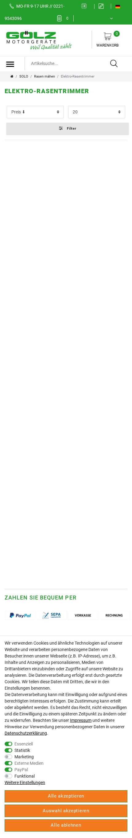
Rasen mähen (44, 76)
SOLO (23, 76)
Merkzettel (67, 18)
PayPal (21, 769)
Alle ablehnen (66, 825)
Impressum (80, 720)
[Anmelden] (85, 6)
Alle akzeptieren (66, 796)
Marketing (24, 756)
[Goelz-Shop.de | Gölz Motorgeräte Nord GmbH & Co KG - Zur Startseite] (38, 39)
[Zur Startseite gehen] (12, 76)
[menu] (10, 64)
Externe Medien (29, 763)
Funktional (24, 776)
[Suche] (114, 64)
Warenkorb (107, 40)
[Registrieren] (103, 6)
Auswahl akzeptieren (66, 810)
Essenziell (23, 743)
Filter (71, 129)
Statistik (22, 750)
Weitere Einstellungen (25, 782)
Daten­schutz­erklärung (26, 733)
